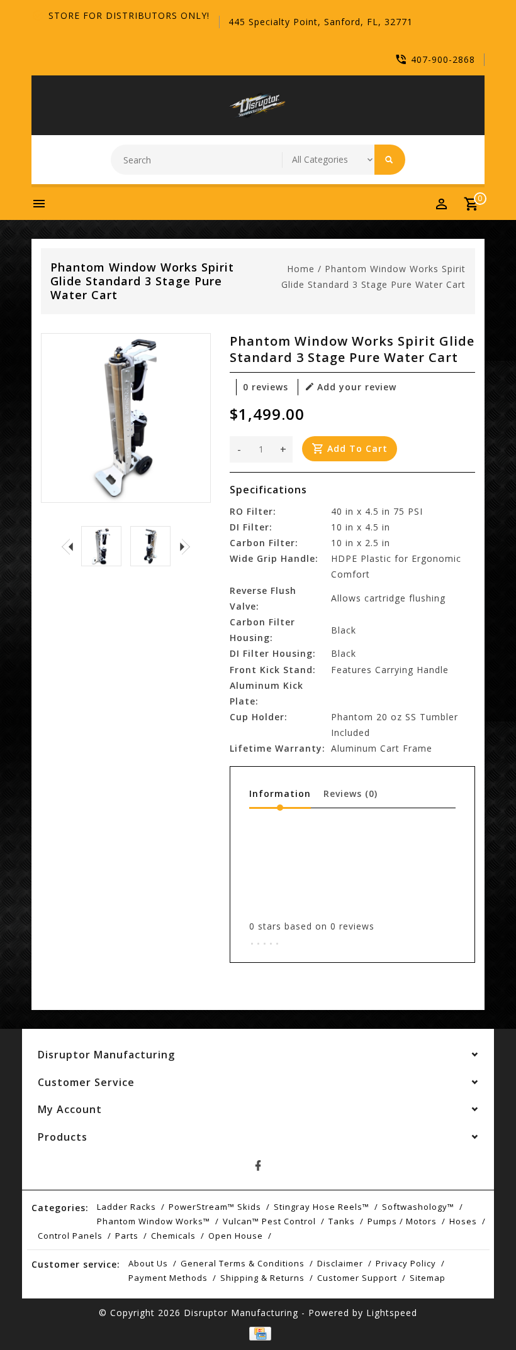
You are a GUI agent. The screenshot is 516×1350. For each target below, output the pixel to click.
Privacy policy (406, 1263)
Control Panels (70, 1235)
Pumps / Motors (402, 1221)
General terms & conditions (243, 1263)
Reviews (350, 793)
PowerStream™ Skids (215, 1206)
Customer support (357, 1277)
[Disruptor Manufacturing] (258, 105)
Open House (235, 1235)
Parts (126, 1235)
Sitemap (428, 1277)
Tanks (341, 1221)
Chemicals (173, 1235)
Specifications (268, 490)
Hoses (463, 1221)
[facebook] (258, 1166)
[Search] (389, 160)
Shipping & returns (262, 1277)
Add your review (356, 387)
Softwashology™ (418, 1206)
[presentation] (67, 546)
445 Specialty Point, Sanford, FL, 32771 (320, 22)
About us (148, 1263)
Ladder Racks (126, 1206)
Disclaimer (340, 1263)
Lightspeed (391, 1313)
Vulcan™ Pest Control (269, 1221)
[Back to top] (478, 1312)
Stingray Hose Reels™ (321, 1206)
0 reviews (265, 387)
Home (301, 269)
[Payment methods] (258, 1334)
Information (280, 793)
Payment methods (168, 1277)
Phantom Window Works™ (153, 1221)
